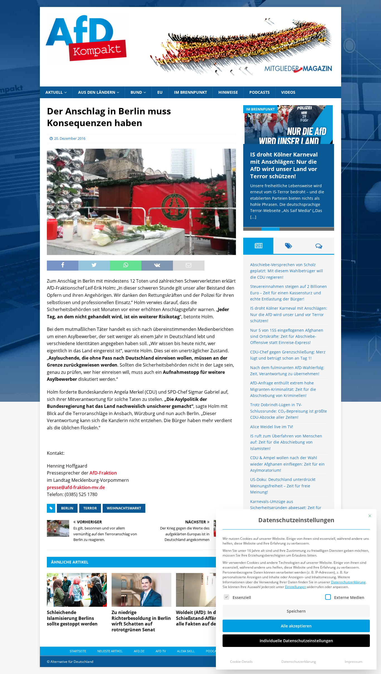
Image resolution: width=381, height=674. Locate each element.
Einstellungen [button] (295, 586)
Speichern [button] (296, 611)
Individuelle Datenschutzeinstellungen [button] (296, 640)
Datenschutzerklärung (348, 582)
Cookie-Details (241, 661)
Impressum (353, 661)
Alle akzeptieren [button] (296, 626)
